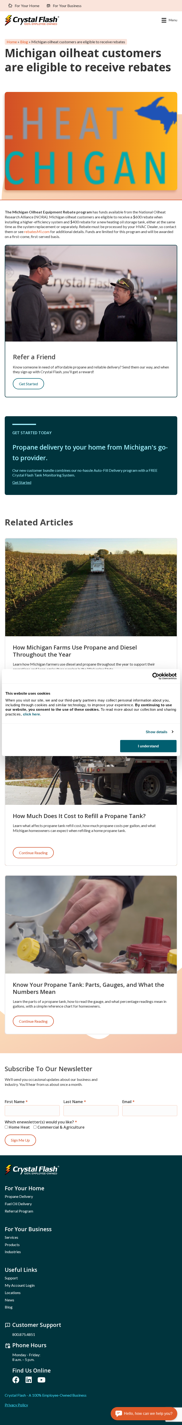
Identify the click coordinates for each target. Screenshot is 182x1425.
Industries (13, 1251)
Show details (156, 732)
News (9, 1300)
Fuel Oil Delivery (18, 1203)
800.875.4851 (23, 1334)
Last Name (75, 1102)
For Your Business (67, 5)
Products (12, 1244)
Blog (24, 42)
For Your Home (27, 5)
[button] (15, 1379)
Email (128, 1102)
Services (11, 1237)
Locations (13, 1292)
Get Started (28, 383)
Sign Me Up (20, 1140)
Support (11, 1278)
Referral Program (19, 1211)
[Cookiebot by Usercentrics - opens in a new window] (156, 676)
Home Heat (19, 1127)
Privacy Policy (16, 1405)
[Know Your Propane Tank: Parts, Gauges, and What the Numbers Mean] (91, 924)
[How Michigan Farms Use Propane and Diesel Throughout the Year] (91, 587)
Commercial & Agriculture (60, 1127)
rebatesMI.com (37, 231)
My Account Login (20, 1285)
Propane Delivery (19, 1196)
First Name (16, 1102)
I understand (148, 746)
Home (12, 42)
